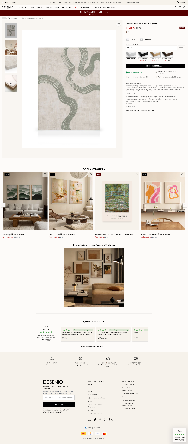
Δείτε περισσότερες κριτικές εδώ (94, 346)
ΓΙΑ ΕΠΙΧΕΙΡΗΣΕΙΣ (109, 7)
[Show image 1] (11, 30)
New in (31, 7)
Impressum (91, 388)
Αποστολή (59, 404)
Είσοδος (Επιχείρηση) (95, 414)
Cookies (124, 397)
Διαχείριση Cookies (128, 408)
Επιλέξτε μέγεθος (132, 44)
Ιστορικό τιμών (130, 106)
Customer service (128, 384)
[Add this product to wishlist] (118, 24)
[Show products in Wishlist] (180, 7)
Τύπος (90, 384)
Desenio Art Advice (128, 381)
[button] (181, 48)
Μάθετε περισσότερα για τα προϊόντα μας (140, 110)
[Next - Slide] (186, 56)
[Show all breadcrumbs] (4, 18)
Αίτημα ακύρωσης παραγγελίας (128, 404)
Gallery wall (85, 7)
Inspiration (96, 7)
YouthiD (90, 401)
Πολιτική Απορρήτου (55, 412)
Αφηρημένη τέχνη (14, 18)
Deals (75, 7)
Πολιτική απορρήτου (128, 400)
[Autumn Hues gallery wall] (94, 277)
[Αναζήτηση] (176, 7)
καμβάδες (48, 7)
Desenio (100, 438)
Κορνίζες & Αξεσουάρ (63, 7)
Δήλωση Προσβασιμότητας (96, 398)
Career (90, 391)
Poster (39, 7)
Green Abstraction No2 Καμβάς (32, 18)
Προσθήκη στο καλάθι (155, 66)
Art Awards (91, 410)
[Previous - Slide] (124, 56)
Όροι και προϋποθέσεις (130, 393)
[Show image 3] (11, 64)
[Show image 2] (11, 47)
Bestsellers (22, 7)
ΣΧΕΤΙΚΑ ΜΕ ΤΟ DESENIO (96, 381)
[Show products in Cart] (184, 7)
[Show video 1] (11, 83)
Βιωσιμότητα (92, 395)
